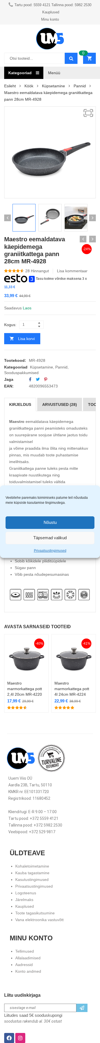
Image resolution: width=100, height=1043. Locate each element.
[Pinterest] (45, 379)
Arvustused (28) (59, 404)
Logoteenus (25, 893)
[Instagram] (20, 1038)
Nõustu (50, 522)
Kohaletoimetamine (32, 866)
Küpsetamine (53, 86)
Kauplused (24, 906)
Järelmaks (24, 899)
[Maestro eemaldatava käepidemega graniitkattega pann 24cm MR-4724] (92, 239)
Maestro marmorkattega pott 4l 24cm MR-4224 (71, 689)
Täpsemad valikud (50, 537)
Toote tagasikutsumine (35, 913)
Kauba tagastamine (32, 873)
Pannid (80, 86)
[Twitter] (38, 379)
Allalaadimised (28, 958)
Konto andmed (28, 971)
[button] (88, 113)
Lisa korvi (26, 338)
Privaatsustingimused (50, 551)
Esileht (10, 86)
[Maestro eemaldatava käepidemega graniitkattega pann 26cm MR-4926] (83, 239)
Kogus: (10, 324)
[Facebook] (30, 379)
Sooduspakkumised (21, 372)
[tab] (20, 404)
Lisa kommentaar (72, 271)
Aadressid (24, 964)
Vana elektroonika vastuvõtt (39, 919)
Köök (28, 86)
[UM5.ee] (50, 38)
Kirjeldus (20, 404)
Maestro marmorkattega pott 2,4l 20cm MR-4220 (24, 689)
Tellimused (24, 951)
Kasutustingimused (32, 879)
